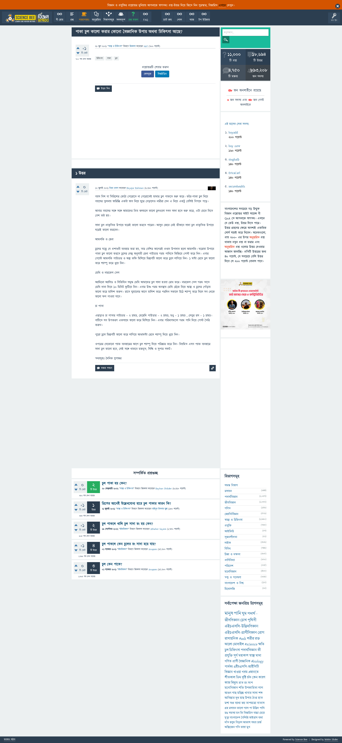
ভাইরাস (253, 717)
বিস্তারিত (248, 713)
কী (259, 650)
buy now (234, 146)
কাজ (227, 682)
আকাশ (247, 722)
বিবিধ (228, 548)
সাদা (255, 693)
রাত (241, 683)
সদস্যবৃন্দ (121, 20)
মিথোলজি (230, 589)
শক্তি (241, 687)
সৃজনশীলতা (231, 537)
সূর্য (236, 655)
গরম (245, 672)
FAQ (145, 20)
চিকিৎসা (100, 58)
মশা (227, 703)
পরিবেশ (229, 566)
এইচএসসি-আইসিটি (246, 666)
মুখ (248, 727)
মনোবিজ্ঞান (230, 571)
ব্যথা (260, 717)
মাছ (242, 698)
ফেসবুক (147, 74)
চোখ (243, 620)
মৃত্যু (227, 717)
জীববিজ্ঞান (124, 529)
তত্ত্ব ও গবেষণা (233, 577)
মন (237, 713)
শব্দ (260, 693)
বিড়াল (239, 722)
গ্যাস (246, 708)
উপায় (248, 698)
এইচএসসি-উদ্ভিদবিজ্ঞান (241, 626)
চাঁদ (249, 677)
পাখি (262, 708)
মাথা (258, 655)
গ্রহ (226, 708)
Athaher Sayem (158, 529)
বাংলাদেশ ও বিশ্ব (234, 583)
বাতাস (261, 703)
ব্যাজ (192, 20)
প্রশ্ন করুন (133, 20)
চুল (116, 58)
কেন (255, 677)
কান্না (243, 727)
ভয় (243, 703)
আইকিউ (229, 531)
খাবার (248, 693)
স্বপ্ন (232, 703)
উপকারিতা (251, 687)
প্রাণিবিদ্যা (230, 560)
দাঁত (227, 722)
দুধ (237, 698)
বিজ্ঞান (229, 672)
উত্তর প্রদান (113, 188)
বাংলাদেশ (235, 717)
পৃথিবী (252, 620)
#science (251, 644)
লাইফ (228, 543)
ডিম (238, 677)
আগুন (228, 693)
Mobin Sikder (331, 739)
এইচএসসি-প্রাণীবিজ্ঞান (241, 632)
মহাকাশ (243, 655)
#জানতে (253, 672)
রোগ (261, 632)
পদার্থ (251, 613)
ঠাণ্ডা (254, 698)
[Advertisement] (146, 127)
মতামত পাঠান (9, 739)
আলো (228, 644)
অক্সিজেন (230, 727)
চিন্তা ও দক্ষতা (232, 554)
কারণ (261, 677)
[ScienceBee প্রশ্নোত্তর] (27, 17)
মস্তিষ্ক (240, 693)
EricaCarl (234, 173)
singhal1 (234, 159)
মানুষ (229, 613)
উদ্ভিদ (256, 708)
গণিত (228, 508)
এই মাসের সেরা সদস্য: (237, 124)
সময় (253, 722)
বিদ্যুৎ (234, 682)
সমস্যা (232, 713)
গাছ (234, 693)
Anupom (153, 549)
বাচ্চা (256, 713)
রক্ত (257, 638)
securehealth (237, 186)
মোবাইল (238, 644)
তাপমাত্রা (251, 703)
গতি (238, 727)
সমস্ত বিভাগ (231, 485)
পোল (179, 20)
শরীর (250, 638)
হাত (260, 698)
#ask (242, 638)
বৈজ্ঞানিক (244, 661)
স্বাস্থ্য (252, 655)
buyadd (233, 132)
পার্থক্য (229, 666)
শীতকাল (230, 677)
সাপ (250, 683)
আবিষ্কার (230, 698)
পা (250, 708)
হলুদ (232, 722)
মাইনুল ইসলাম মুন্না (159, 509)
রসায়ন (232, 708)
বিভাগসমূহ (109, 20)
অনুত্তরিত (96, 20)
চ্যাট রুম (167, 20)
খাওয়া (237, 672)
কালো (240, 708)
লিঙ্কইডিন (162, 74)
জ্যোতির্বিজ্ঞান (231, 514)
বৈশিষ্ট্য (244, 717)
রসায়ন (228, 491)
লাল (260, 687)
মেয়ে (262, 713)
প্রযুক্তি (228, 525)
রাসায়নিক (231, 638)
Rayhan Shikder (164, 488)
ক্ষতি (261, 644)
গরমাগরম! (84, 20)
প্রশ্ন (72, 20)
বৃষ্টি (244, 677)
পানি (237, 613)
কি (241, 713)
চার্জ (259, 722)
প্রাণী (235, 661)
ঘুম (244, 614)
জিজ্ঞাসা (133, 46)
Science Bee (301, 739)
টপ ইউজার (204, 20)
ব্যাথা (238, 703)
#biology (257, 661)
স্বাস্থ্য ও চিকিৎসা (115, 46)
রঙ (226, 713)
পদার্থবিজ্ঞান (231, 497)
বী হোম (59, 20)
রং (245, 683)
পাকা (109, 58)
